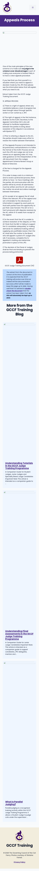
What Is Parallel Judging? (14, 803)
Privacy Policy (19, 862)
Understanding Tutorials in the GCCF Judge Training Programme (19, 466)
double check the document (18, 289)
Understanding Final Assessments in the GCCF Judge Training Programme (19, 635)
